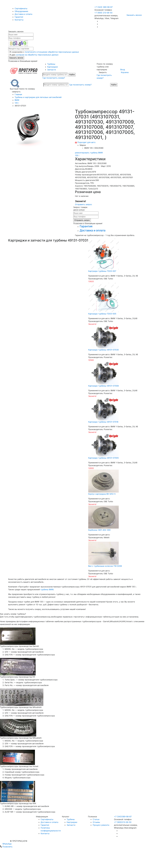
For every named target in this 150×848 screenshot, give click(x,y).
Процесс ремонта (101, 825)
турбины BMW (46, 589)
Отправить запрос (83, 204)
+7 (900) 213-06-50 (103, 4)
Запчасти (51, 69)
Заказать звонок (134, 15)
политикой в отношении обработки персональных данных (52, 52)
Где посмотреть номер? (54, 78)
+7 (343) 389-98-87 (103, 7)
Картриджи (52, 67)
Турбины (51, 64)
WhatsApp (7, 844)
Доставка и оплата (23, 14)
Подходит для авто (86, 142)
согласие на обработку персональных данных (37, 55)
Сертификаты (21, 8)
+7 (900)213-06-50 (122, 822)
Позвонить (7, 846)
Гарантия (19, 17)
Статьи (96, 819)
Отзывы (96, 822)
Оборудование (21, 11)
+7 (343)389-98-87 (123, 816)
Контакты (19, 20)
